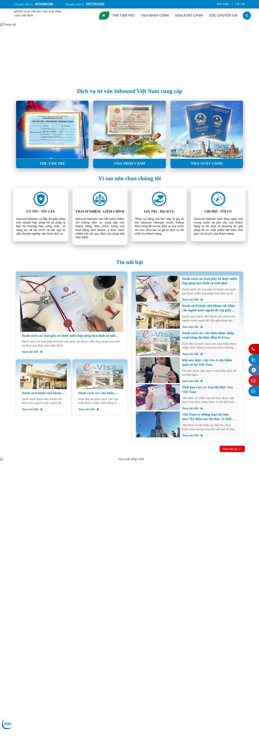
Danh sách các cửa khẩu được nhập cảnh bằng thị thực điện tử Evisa (96, 393)
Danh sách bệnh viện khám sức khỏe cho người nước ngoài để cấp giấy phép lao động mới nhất (41, 393)
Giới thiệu (223, 3)
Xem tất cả (230, 449)
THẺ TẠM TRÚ (123, 15)
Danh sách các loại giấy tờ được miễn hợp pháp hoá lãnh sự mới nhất (69, 336)
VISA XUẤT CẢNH (189, 15)
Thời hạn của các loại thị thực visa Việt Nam (207, 389)
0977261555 (95, 4)
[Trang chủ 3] (129, 53)
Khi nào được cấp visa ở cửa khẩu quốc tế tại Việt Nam (207, 362)
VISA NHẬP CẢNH (155, 15)
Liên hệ (240, 3)
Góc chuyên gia (223, 15)
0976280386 (44, 4)
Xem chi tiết (30, 351)
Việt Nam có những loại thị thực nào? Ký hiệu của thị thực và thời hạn (206, 417)
